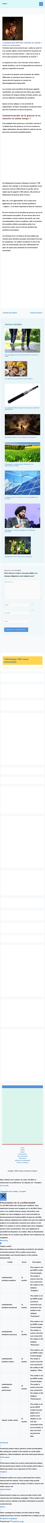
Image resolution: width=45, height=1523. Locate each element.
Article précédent (9, 313)
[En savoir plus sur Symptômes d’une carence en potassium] (18, 545)
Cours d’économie (22, 1156)
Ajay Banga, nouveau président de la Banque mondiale (20, 530)
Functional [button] (4, 1443)
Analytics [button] (3, 1472)
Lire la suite (4, 1185)
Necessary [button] (4, 1240)
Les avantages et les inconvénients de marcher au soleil (22, 355)
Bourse (23, 1152)
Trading (22, 1149)
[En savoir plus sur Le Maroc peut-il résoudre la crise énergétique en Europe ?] (22, 483)
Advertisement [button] (5, 1489)
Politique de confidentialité (22, 1160)
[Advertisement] (22, 159)
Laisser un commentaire (11, 45)
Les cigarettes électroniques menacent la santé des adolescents (22, 408)
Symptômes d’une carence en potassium (18, 556)
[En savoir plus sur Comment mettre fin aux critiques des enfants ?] (22, 424)
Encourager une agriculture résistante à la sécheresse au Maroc (19, 464)
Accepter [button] (22, 1191)
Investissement (22, 1154)
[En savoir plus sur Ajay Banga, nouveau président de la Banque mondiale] (22, 516)
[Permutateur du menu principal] (41, 4)
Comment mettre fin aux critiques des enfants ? (21, 437)
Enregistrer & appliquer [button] (8, 1518)
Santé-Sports (22, 1158)
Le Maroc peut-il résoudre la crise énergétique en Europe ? (21, 497)
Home (22, 1147)
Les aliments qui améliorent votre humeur (19, 378)
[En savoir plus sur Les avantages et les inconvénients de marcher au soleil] (22, 340)
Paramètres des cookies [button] (9, 1191)
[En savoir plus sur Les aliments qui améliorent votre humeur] (16, 369)
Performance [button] (5, 1457)
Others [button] (2, 1507)
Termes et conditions (22, 1162)
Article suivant (37, 313)
